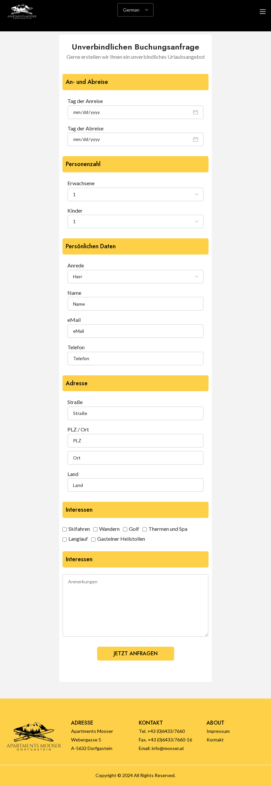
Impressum (218, 731)
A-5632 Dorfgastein (91, 748)
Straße (75, 402)
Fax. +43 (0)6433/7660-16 (165, 739)
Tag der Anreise (85, 101)
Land (72, 474)
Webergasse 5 (86, 739)
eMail (74, 320)
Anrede (75, 265)
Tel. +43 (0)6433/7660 (162, 731)
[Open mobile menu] (262, 11)
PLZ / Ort (78, 429)
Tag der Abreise (85, 128)
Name (74, 293)
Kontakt (215, 739)
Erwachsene (81, 183)
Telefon (76, 347)
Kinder (75, 210)
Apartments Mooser (92, 731)
